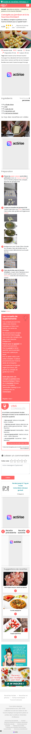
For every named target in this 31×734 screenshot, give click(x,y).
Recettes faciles (10, 696)
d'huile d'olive (9, 104)
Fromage (25, 62)
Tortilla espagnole (15, 610)
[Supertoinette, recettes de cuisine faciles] (4, 5)
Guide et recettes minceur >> (16, 1)
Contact (23, 720)
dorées (6, 213)
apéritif (16, 344)
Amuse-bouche (21, 55)
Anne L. (8, 311)
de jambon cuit (10, 111)
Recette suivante (21, 531)
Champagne (7, 392)
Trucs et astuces (16, 700)
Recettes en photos (13, 9)
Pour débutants (12, 58)
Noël (6, 55)
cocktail (9, 348)
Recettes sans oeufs (6, 62)
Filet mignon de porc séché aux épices (15, 587)
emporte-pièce (21, 178)
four (16, 365)
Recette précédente (11, 531)
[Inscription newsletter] (15, 677)
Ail (17, 58)
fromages (6, 326)
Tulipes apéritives (15, 633)
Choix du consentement (20, 729)
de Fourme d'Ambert (11, 113)
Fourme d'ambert (23, 58)
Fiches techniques (18, 698)
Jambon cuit (11, 60)
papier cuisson (15, 176)
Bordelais (10, 383)
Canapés (25, 60)
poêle (20, 209)
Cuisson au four (12, 55)
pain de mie (9, 109)
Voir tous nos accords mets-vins (17, 443)
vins (8, 377)
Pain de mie (19, 60)
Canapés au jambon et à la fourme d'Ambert (14, 10)
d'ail (6, 107)
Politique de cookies (18, 725)
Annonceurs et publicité (11, 720)
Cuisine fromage (17, 62)
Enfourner (7, 276)
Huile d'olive (4, 60)
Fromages (4, 58)
